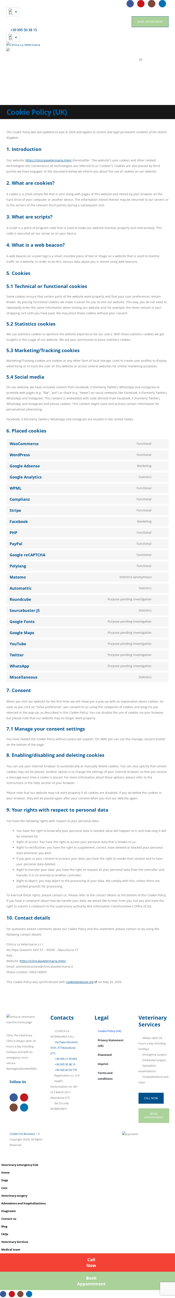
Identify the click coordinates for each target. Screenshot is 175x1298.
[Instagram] (151, 3)
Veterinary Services (14, 1242)
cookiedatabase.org (80, 982)
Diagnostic (8, 1211)
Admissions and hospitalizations (23, 1203)
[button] (125, 52)
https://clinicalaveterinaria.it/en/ (48, 160)
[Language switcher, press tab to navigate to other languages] (12, 11)
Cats (4, 1188)
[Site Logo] (23, 44)
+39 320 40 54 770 (65, 1070)
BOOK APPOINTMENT (153, 1115)
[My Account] (140, 51)
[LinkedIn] (162, 3)
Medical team (10, 1249)
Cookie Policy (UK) (109, 1031)
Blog (4, 1226)
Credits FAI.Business (22, 1134)
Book (91, 1281)
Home (5, 1172)
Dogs (4, 1180)
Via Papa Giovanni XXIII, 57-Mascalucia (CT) (64, 1047)
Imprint (103, 1064)
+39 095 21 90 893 (65, 1059)
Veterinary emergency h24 (19, 1165)
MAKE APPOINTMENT (150, 22)
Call (91, 1262)
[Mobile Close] (1, 1158)
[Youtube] (140, 3)
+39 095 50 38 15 (64, 1064)
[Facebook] (130, 3)
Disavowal (105, 1055)
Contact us (8, 1219)
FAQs (4, 1234)
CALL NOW (151, 1098)
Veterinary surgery (14, 1196)
